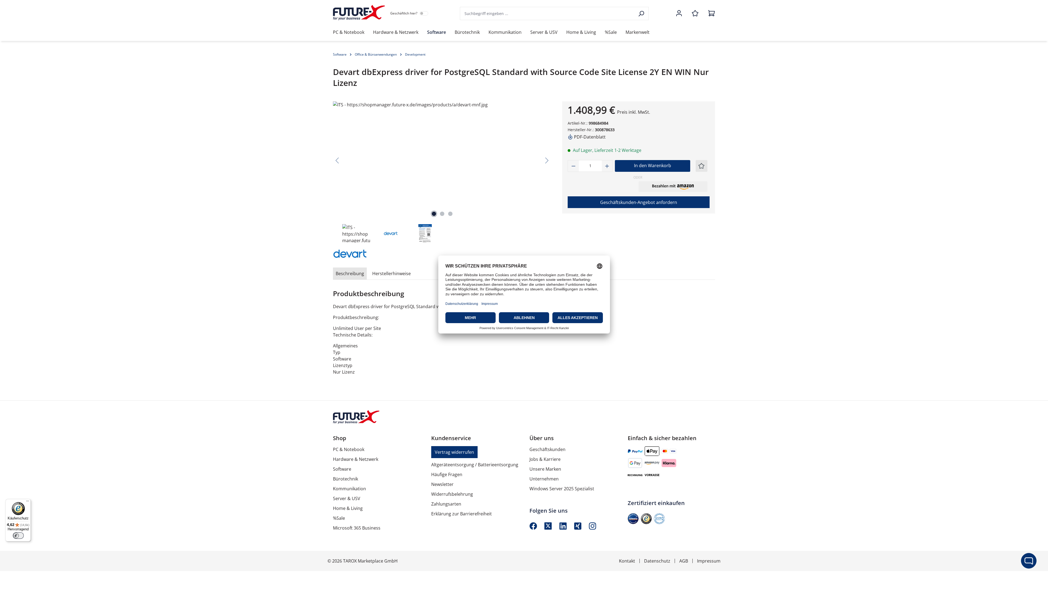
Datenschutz (657, 561)
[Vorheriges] (337, 160)
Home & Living (348, 508)
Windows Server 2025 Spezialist (561, 489)
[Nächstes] (547, 160)
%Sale (339, 518)
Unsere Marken (545, 469)
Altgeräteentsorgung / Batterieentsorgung (474, 465)
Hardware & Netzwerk (355, 459)
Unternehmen (544, 479)
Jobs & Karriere (545, 459)
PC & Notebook (348, 449)
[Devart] (360, 253)
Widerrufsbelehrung (452, 494)
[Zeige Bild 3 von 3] (450, 214)
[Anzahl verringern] (573, 166)
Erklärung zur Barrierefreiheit (461, 514)
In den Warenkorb (652, 166)
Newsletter (442, 484)
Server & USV (346, 498)
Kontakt (627, 561)
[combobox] (547, 13)
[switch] (18, 535)
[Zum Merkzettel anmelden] (701, 166)
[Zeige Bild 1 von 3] (434, 214)
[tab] (350, 274)
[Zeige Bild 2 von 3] (442, 214)
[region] (442, 172)
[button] (673, 186)
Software (342, 469)
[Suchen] (642, 13)
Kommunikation (349, 489)
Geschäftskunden (547, 449)
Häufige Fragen (446, 474)
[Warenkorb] (710, 13)
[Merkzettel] (695, 13)
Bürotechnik (345, 479)
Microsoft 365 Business (356, 528)
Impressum (708, 561)
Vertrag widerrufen (454, 452)
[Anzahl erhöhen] (607, 166)
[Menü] (27, 502)
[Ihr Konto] (679, 13)
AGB (683, 561)
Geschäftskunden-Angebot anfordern (638, 202)
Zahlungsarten (446, 504)
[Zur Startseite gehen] (359, 12)
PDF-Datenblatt (589, 137)
